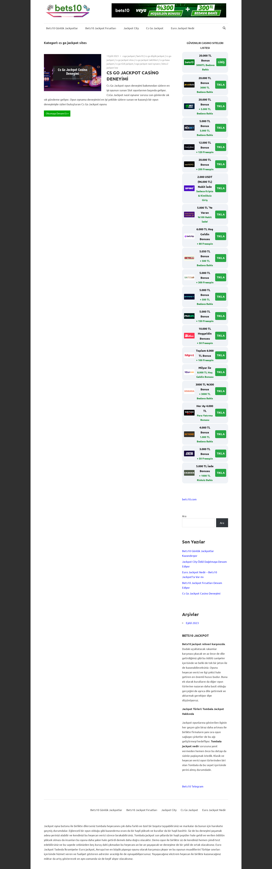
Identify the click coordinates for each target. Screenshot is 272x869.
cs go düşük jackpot (154, 56)
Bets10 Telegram (192, 786)
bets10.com (189, 499)
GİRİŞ (221, 62)
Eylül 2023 (192, 622)
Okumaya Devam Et (56, 113)
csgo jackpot (128, 56)
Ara (184, 516)
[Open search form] (224, 28)
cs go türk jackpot (124, 63)
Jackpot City (131, 28)
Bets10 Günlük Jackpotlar (62, 28)
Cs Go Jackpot (154, 28)
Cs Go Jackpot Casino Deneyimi (201, 593)
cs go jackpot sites (125, 59)
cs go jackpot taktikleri (147, 59)
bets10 (140, 56)
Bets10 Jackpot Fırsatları (100, 28)
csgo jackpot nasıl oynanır (147, 63)
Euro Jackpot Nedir (183, 28)
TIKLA (221, 84)
